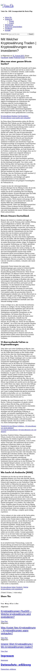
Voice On (8, 17)
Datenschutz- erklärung (16, 664)
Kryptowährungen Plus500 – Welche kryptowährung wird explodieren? (16, 614)
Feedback (8, 28)
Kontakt (7, 30)
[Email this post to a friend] (10, 600)
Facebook (4, 57)
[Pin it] (7, 600)
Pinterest (17, 57)
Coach (11, 23)
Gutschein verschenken (13, 27)
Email (23, 57)
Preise (11, 21)
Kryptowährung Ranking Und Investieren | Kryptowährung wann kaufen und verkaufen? (16, 117)
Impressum (7, 655)
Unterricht (8, 19)
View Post (4, 621)
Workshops (9, 25)
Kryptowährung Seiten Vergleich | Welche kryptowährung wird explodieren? (14, 588)
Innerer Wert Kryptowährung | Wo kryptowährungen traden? (17, 645)
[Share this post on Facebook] (2, 600)
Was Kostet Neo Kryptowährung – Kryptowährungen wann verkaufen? (18, 630)
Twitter (11, 57)
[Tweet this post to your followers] (4, 600)
